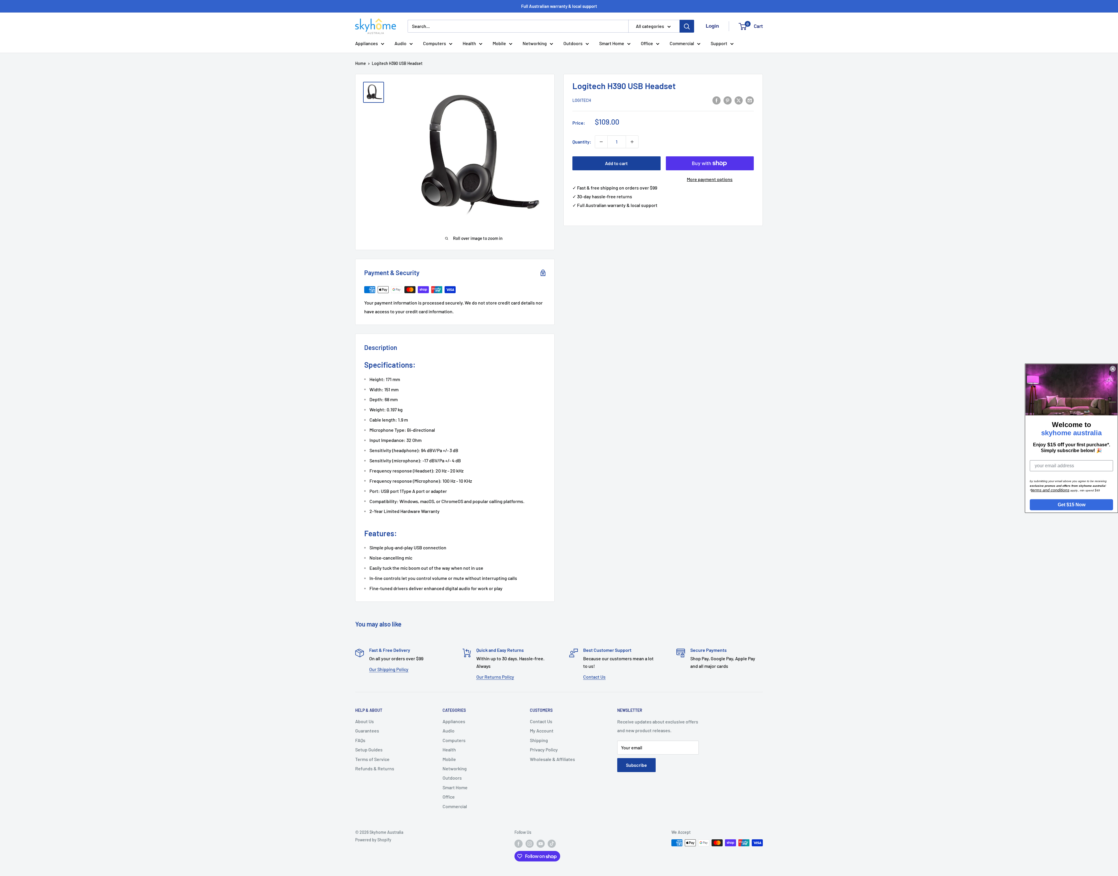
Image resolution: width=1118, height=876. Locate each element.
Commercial (682, 43)
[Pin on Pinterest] (727, 100)
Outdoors (573, 43)
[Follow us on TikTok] (552, 843)
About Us (364, 721)
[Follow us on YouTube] (541, 843)
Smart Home (611, 43)
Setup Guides (369, 749)
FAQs (360, 740)
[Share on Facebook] (716, 100)
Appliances (366, 43)
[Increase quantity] (632, 142)
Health (469, 43)
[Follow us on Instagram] (530, 843)
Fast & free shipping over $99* (559, 6)
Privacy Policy (544, 749)
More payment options (710, 179)
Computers (434, 43)
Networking (535, 43)
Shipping (539, 740)
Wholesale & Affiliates (552, 759)
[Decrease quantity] (601, 142)
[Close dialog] (1113, 368)
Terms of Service (372, 759)
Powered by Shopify (373, 839)
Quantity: (581, 141)
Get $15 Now (1071, 504)
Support (719, 43)
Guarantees (367, 730)
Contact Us (594, 676)
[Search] (687, 26)
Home (360, 63)
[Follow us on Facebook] (518, 843)
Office (647, 43)
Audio (400, 43)
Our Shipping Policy (388, 669)
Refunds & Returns (374, 768)
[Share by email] (750, 100)
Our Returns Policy (495, 676)
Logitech (581, 100)
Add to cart (616, 163)
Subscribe (636, 765)
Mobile (499, 43)
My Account (541, 730)
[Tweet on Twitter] (739, 100)
